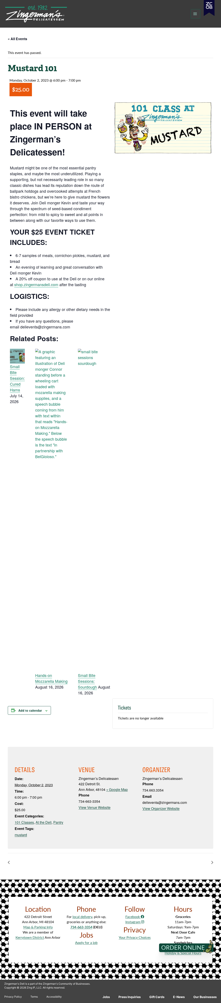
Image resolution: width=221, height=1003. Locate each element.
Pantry (58, 822)
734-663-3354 (81, 926)
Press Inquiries (129, 997)
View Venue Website (94, 807)
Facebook (133, 916)
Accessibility (54, 996)
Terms (34, 996)
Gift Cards (156, 997)
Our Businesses (205, 997)
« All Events (17, 38)
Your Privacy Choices (135, 937)
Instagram (133, 921)
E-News (179, 997)
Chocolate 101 (23, 862)
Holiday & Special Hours (183, 952)
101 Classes (24, 822)
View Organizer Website (161, 808)
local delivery (82, 916)
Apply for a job (86, 942)
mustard (21, 834)
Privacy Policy (13, 996)
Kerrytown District (30, 937)
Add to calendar (30, 710)
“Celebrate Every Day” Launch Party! (180, 862)
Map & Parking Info (38, 926)
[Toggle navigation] (195, 14)
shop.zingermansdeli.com (36, 284)
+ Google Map (117, 789)
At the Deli (44, 822)
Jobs (106, 997)
